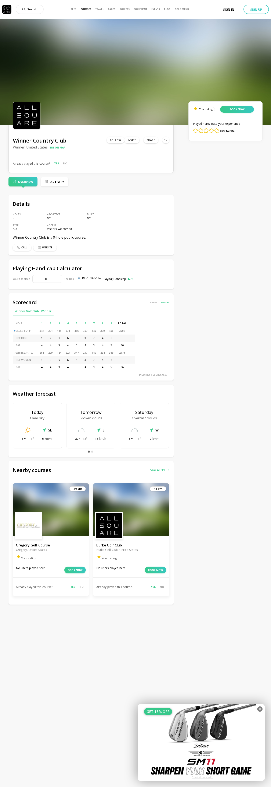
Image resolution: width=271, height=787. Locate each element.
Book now (75, 570)
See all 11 (157, 470)
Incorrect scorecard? (153, 374)
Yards (153, 302)
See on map (57, 147)
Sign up (256, 9)
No (65, 163)
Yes (56, 163)
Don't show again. (202, 777)
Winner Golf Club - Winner (33, 311)
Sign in (228, 9)
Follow (115, 140)
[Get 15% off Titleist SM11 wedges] (201, 742)
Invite (131, 140)
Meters (165, 302)
